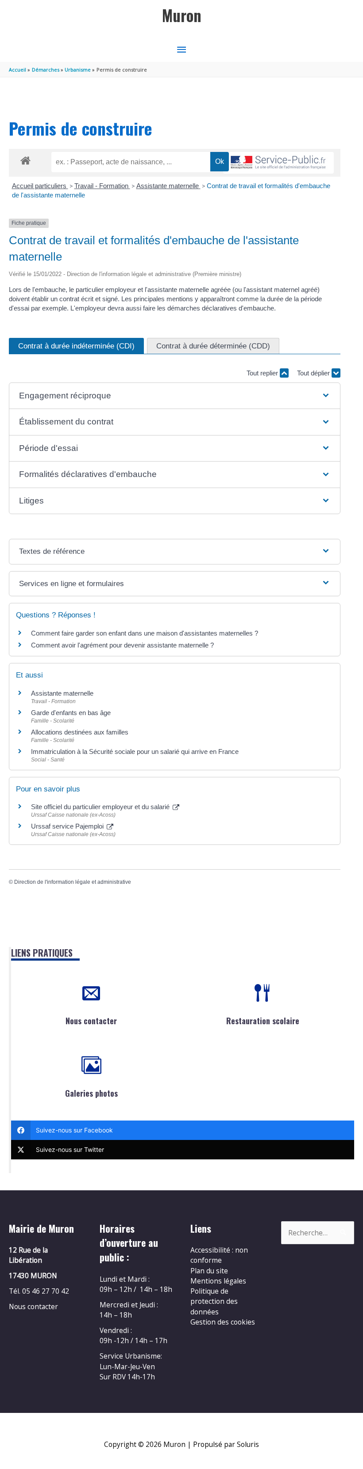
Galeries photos (91, 1093)
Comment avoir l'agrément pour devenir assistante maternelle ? (122, 645)
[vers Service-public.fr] (278, 163)
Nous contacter (91, 1020)
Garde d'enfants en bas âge (71, 712)
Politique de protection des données (214, 1301)
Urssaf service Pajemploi (68, 826)
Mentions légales (218, 1281)
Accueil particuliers (40, 185)
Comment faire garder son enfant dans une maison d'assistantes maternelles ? (144, 633)
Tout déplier (314, 373)
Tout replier (263, 373)
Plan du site (209, 1271)
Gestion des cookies (222, 1322)
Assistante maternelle (168, 185)
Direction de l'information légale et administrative (72, 882)
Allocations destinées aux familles (79, 732)
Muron (181, 15)
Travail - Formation (102, 185)
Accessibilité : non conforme (219, 1255)
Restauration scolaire (262, 1020)
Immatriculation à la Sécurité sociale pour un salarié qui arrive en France (135, 751)
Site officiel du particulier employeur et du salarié (101, 806)
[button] (174, 396)
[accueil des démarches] (25, 159)
